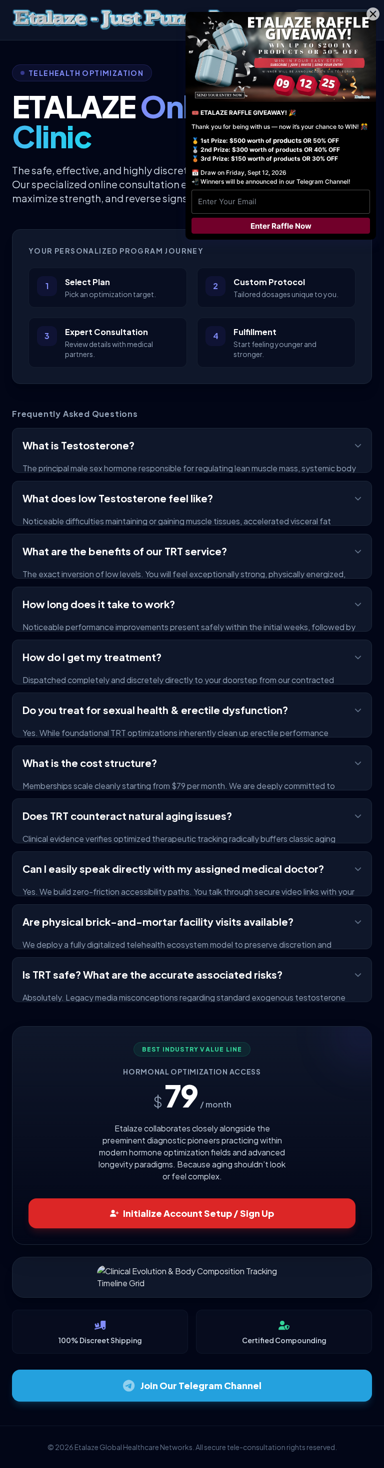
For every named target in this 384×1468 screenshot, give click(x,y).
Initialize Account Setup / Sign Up (198, 1213)
